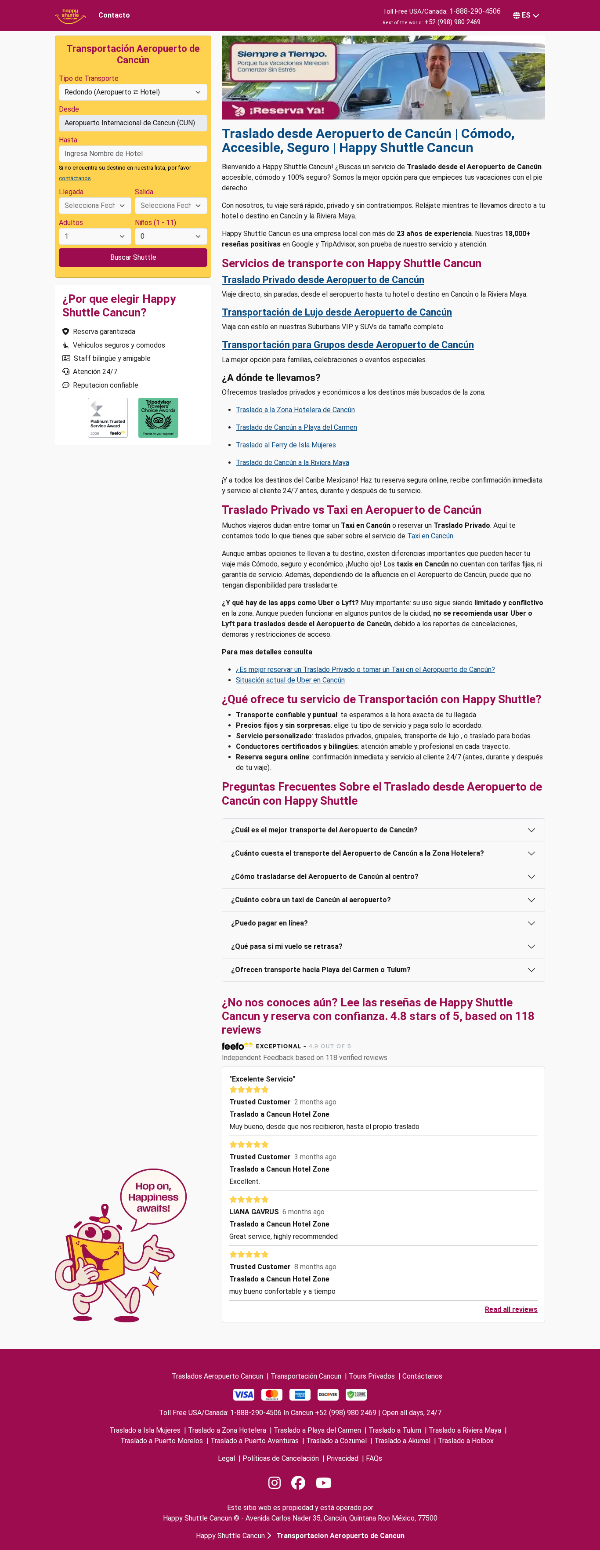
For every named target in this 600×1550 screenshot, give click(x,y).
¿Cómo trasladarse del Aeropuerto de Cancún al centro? (325, 876)
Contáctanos (422, 1376)
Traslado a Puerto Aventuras (254, 1441)
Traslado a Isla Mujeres (145, 1430)
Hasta (68, 140)
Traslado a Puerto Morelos (161, 1441)
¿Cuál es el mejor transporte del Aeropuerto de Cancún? (324, 830)
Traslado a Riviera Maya (465, 1430)
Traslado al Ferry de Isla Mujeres (286, 445)
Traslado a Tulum (395, 1430)
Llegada (71, 192)
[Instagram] (274, 1483)
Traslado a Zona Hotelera (227, 1430)
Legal (226, 1458)
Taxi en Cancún (430, 536)
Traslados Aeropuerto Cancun (217, 1376)
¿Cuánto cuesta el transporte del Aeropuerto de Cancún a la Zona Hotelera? (357, 853)
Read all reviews (511, 1309)
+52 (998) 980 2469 (453, 22)
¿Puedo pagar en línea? (269, 923)
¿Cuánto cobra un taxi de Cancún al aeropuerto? (311, 900)
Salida (144, 192)
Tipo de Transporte (89, 78)
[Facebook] (298, 1483)
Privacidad (342, 1458)
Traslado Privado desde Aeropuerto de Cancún (323, 279)
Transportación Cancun (306, 1376)
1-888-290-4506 (475, 11)
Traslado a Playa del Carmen (317, 1430)
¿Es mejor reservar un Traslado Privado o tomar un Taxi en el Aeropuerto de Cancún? (365, 669)
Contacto (114, 15)
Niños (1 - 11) (155, 222)
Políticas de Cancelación (280, 1458)
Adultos (71, 222)
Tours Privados (372, 1376)
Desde (69, 109)
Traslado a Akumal (402, 1441)
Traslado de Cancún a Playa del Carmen (296, 427)
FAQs (374, 1458)
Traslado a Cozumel (336, 1441)
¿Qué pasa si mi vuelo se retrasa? (287, 946)
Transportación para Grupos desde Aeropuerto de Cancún (348, 344)
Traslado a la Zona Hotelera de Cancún (295, 410)
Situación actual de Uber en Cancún (290, 680)
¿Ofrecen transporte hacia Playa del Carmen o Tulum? (321, 970)
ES (526, 15)
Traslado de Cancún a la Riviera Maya (292, 462)
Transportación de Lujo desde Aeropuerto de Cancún (337, 312)
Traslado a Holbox (466, 1441)
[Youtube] (323, 1483)
